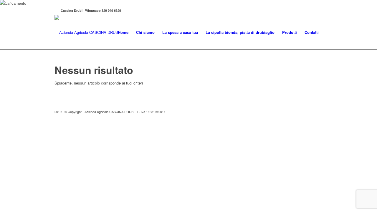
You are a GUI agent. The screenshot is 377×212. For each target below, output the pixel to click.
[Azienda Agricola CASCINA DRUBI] (86, 32)
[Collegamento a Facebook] (56, 10)
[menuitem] (123, 32)
